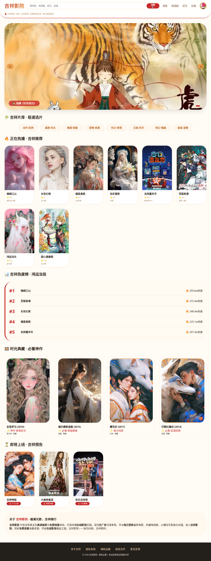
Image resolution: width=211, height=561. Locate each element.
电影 (165, 6)
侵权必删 (105, 549)
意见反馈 (135, 549)
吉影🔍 (153, 6)
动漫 (193, 6)
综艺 (184, 6)
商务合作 (120, 549)
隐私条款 (91, 549)
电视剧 (175, 6)
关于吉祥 (76, 549)
